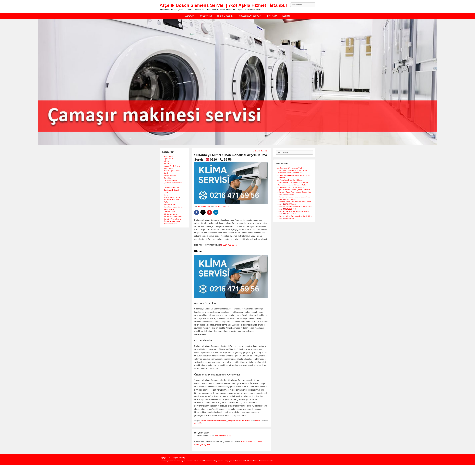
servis (217, 206)
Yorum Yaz (225, 206)
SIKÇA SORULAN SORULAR (249, 16)
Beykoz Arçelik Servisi (172, 171)
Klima (242, 421)
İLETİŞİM (286, 16)
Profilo (166, 202)
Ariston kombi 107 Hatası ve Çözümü (290, 187)
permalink (197, 423)
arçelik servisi (169, 159)
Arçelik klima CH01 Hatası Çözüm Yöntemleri (293, 190)
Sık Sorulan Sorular (171, 214)
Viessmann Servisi (170, 224)
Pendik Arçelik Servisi (171, 200)
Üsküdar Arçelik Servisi (172, 221)
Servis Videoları (169, 209)
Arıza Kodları (168, 163)
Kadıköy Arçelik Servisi (172, 188)
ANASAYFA (189, 16)
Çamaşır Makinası (233, 421)
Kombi (247, 421)
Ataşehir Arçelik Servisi (172, 166)
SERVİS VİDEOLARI (225, 16)
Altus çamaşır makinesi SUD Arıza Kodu (292, 170)
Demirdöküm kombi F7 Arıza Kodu (289, 173)
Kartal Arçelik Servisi (171, 190)
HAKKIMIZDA (271, 16)
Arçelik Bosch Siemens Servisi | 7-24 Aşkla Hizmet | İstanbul (223, 5)
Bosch (166, 173)
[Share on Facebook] (196, 212)
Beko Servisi (168, 168)
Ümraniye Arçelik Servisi (172, 219)
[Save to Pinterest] (209, 212)
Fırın (165, 185)
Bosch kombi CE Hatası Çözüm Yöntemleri (293, 182)
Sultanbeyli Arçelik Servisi (173, 216)
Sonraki (265, 151)
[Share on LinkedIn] (216, 212)
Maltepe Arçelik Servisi (172, 197)
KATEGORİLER (206, 16)
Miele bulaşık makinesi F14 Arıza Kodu (291, 185)
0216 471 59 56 (230, 245)
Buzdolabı (222, 421)
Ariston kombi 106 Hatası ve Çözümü (290, 168)
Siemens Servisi (169, 212)
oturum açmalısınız (223, 436)
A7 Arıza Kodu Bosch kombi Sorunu (290, 180)
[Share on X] (203, 212)
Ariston (203, 421)
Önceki (256, 151)
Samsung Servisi (170, 204)
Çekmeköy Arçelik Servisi (173, 183)
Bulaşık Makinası (213, 421)
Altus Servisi (168, 156)
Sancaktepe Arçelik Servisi (173, 207)
